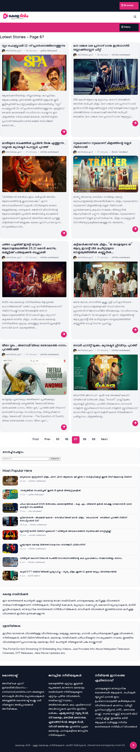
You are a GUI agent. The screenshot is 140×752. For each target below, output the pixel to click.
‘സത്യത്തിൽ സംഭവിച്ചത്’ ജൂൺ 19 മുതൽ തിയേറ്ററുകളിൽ (50, 491)
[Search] (135, 17)
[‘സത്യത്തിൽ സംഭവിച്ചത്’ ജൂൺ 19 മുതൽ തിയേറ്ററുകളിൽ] (10, 494)
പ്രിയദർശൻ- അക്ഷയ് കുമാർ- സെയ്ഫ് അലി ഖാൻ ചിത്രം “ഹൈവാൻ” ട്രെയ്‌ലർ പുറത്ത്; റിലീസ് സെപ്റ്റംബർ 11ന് (73, 519)
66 (66, 439)
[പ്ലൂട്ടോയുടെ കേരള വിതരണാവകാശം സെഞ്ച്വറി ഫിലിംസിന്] (10, 548)
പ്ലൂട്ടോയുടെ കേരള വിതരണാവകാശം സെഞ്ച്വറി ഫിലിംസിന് (52, 545)
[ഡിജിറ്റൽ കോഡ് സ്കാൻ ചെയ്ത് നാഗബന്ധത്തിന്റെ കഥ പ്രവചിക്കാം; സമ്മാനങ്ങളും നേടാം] (10, 562)
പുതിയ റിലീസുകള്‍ (48, 51)
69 (93, 439)
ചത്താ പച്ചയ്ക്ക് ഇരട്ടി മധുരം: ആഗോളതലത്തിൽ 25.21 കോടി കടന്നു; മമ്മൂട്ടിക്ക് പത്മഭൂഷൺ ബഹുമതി (29, 249)
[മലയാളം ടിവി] (15, 16)
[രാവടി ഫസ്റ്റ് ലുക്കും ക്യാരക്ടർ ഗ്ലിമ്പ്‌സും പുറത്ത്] (105, 372)
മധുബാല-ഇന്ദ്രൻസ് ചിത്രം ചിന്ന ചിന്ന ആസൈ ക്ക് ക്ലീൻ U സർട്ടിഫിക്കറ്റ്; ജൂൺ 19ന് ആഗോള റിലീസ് (76, 477)
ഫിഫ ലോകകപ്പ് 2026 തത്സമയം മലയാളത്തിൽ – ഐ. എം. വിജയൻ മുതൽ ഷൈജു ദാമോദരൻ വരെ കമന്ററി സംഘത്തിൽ (76, 506)
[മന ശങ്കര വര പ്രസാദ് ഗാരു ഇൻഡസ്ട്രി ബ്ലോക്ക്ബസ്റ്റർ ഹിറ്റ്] (105, 76)
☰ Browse (127, 5)
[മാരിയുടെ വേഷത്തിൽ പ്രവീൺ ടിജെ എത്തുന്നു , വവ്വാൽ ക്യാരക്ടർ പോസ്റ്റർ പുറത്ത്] (34, 174)
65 (57, 439)
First (36, 439)
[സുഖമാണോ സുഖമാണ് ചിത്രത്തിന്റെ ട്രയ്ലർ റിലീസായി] (105, 174)
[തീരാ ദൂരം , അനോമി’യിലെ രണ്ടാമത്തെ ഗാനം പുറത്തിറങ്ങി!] (34, 376)
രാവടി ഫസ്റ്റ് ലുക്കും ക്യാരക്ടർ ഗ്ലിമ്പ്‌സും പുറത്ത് (105, 346)
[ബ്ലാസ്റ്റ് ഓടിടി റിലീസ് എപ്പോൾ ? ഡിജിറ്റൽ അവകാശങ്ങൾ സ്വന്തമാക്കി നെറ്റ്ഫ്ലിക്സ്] (10, 535)
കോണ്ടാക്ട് (23, 700)
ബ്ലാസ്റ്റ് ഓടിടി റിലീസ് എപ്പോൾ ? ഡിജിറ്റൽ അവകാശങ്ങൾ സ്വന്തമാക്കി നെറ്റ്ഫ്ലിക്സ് (65, 531)
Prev (47, 439)
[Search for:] (26, 458)
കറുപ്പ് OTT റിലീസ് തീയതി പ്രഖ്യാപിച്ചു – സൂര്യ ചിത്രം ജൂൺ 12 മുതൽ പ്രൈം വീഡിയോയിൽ (68, 572)
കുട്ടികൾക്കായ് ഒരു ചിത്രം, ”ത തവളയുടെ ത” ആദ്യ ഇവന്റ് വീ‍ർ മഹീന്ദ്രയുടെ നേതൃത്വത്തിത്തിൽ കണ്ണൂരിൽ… (102, 249)
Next (104, 439)
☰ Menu (125, 27)
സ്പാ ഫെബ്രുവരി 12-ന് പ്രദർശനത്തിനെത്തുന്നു (33, 46)
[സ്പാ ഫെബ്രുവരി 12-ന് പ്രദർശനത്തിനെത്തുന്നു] (34, 72)
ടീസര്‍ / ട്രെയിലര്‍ (119, 152)
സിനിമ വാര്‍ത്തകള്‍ (120, 55)
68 (84, 439)
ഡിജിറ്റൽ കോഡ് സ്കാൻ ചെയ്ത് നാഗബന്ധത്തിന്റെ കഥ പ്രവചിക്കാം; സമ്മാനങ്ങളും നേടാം (71, 558)
